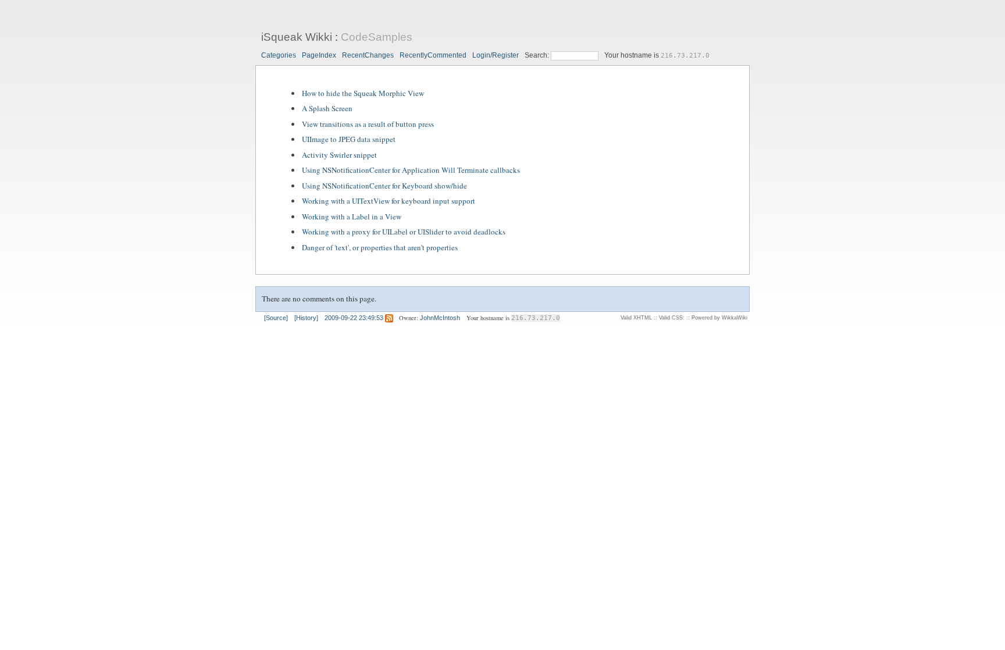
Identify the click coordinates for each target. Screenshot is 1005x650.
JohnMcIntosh (440, 317)
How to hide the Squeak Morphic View (363, 93)
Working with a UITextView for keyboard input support (388, 201)
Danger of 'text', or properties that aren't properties (380, 247)
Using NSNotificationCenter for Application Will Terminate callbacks (411, 170)
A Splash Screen (327, 108)
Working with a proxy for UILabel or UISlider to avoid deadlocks (403, 231)
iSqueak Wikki (296, 37)
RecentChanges (368, 55)
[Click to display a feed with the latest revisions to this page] (389, 317)
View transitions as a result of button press (368, 124)
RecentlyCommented (433, 55)
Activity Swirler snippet (339, 155)
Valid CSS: (672, 318)
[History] (306, 317)
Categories (278, 55)
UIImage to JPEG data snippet (348, 139)
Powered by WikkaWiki (719, 318)
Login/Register (495, 55)
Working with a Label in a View (351, 216)
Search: (538, 55)
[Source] (276, 317)
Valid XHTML (636, 318)
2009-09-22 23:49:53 (354, 317)
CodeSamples (376, 37)
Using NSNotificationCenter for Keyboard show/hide (384, 185)
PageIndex (319, 55)
